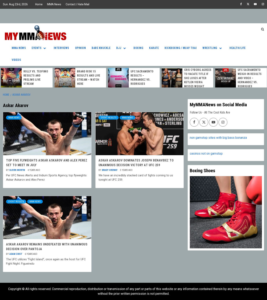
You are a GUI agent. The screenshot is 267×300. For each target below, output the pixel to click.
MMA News (54, 4)
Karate (154, 48)
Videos (16, 59)
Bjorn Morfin (17, 170)
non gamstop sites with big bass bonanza (218, 138)
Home (39, 4)
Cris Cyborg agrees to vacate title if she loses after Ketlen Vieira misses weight (197, 78)
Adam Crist (16, 254)
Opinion (80, 48)
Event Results (108, 117)
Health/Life (237, 48)
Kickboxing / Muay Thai (181, 48)
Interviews (61, 48)
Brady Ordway (110, 170)
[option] (27, 77)
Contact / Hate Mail (77, 4)
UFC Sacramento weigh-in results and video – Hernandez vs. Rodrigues (250, 78)
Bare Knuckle (101, 48)
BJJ (118, 48)
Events (36, 48)
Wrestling (209, 48)
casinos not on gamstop (206, 153)
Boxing (138, 48)
